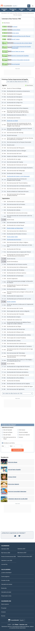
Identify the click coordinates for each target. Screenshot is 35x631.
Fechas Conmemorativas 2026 (8, 556)
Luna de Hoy (4, 564)
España (15, 6)
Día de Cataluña (11, 301)
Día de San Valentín (24, 435)
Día (3, 446)
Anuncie (3, 616)
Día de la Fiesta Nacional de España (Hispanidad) (21, 47)
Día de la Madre (23, 432)
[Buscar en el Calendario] (28, 5)
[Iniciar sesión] (32, 5)
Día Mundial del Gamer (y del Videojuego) (18, 176)
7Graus (16, 624)
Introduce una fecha (9, 443)
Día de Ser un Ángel (12, 120)
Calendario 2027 (22, 9)
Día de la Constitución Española (20, 55)
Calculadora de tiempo (6, 584)
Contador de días (5, 580)
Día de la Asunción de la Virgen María (21, 43)
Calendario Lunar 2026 (6, 560)
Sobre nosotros (5, 604)
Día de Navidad (15, 64)
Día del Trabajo (15, 39)
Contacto (3, 612)
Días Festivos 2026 (13, 9)
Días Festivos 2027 (30, 9)
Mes (11, 446)
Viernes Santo (15, 33)
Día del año (4, 588)
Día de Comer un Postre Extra (15, 228)
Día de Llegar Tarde (12, 236)
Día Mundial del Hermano (14, 239)
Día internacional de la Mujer (10, 438)
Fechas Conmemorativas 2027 (25, 556)
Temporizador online (6, 596)
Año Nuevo (14, 26)
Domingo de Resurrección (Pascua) (20, 36)
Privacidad (3, 608)
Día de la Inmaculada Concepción (20, 60)
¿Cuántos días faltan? (9, 425)
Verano (21, 437)
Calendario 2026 (4, 9)
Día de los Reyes (15, 30)
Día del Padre (7, 435)
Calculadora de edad (6, 592)
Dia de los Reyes (8, 432)
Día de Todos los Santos (17, 51)
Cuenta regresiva (5, 576)
